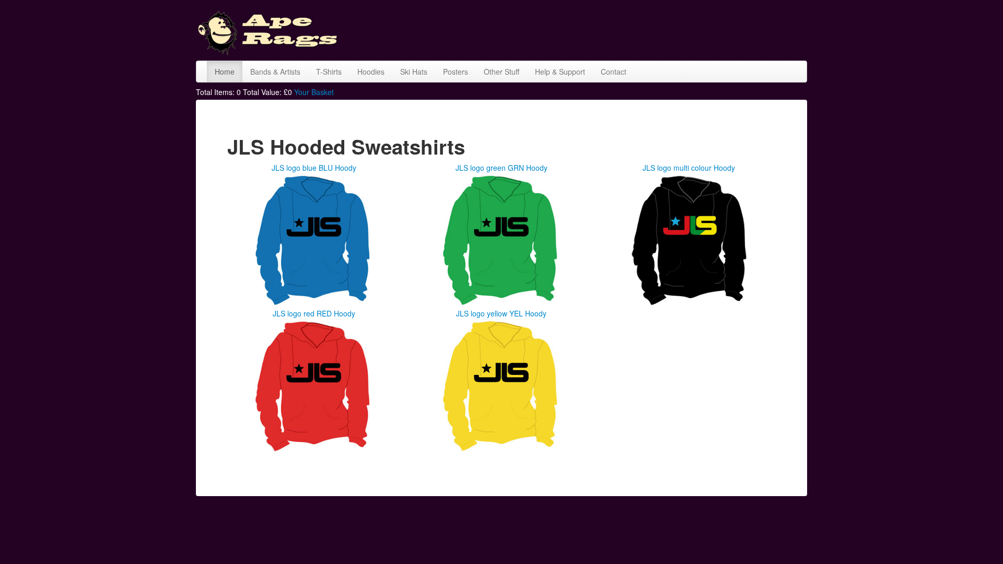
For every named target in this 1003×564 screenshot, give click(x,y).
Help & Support (560, 71)
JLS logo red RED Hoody (314, 313)
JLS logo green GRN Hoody (501, 167)
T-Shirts (329, 71)
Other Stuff (501, 71)
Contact (613, 71)
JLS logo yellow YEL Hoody (501, 313)
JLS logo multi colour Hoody (689, 167)
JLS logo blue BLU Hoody (314, 167)
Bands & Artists (275, 71)
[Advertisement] (617, 28)
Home (225, 71)
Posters (455, 71)
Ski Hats (413, 71)
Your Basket (314, 92)
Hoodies (370, 71)
